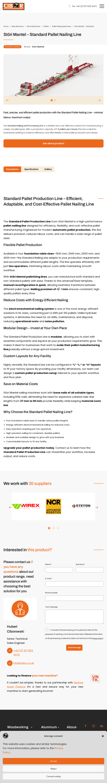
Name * (48, 564)
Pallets (46, 26)
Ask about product (53, 143)
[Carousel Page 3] (58, 528)
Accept (53, 761)
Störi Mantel (38, 46)
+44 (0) (18, 650)
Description (12, 169)
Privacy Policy (98, 638)
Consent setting (53, 776)
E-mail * (48, 578)
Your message (51, 607)
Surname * (80, 564)
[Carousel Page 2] (55, 100)
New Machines (18, 26)
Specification (31, 169)
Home (5, 26)
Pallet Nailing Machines (61, 26)
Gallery (48, 169)
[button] (102, 736)
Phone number (51, 593)
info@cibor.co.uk (23, 663)
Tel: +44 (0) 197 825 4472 (84, 6)
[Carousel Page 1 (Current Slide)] (52, 100)
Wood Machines (33, 26)
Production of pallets (12, 47)
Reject (53, 769)
